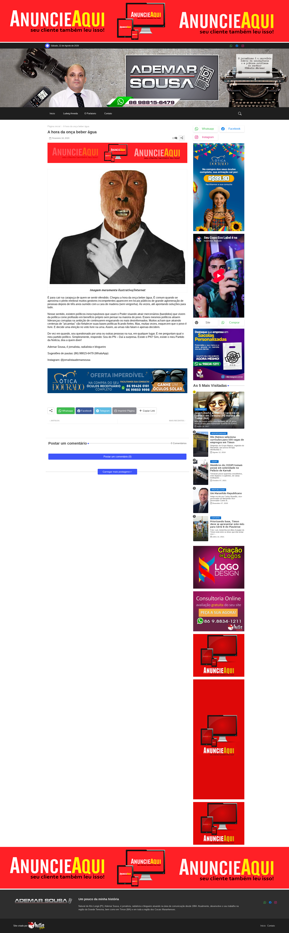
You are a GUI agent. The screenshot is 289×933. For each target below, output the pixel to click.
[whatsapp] (231, 46)
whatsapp (208, 128)
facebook (234, 128)
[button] (239, 113)
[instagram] (243, 46)
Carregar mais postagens (116, 471)
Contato (108, 113)
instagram (208, 137)
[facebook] (237, 46)
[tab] (52, 113)
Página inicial (53, 126)
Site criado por (20, 925)
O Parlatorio (90, 113)
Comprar (234, 322)
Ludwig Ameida (70, 113)
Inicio (52, 113)
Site (208, 322)
